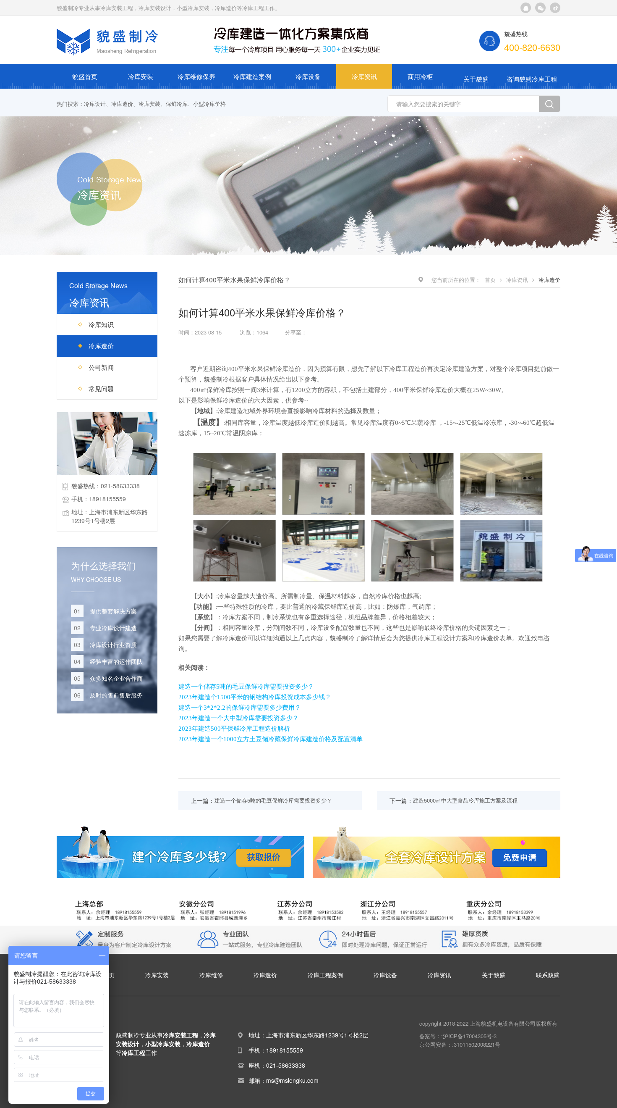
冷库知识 (101, 324)
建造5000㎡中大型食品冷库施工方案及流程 (465, 800)
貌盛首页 (84, 76)
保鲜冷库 (177, 104)
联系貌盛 (547, 975)
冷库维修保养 (196, 76)
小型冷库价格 (209, 104)
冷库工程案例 (325, 975)
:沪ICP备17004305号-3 (469, 1036)
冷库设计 (95, 104)
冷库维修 (211, 975)
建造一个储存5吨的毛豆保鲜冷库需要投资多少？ (246, 686)
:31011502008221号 (476, 1044)
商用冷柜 (420, 76)
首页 (490, 280)
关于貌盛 (476, 78)
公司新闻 (101, 367)
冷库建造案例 (252, 76)
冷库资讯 (364, 76)
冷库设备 (308, 76)
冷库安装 (140, 76)
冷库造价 (122, 104)
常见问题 (101, 388)
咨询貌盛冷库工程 (532, 78)
